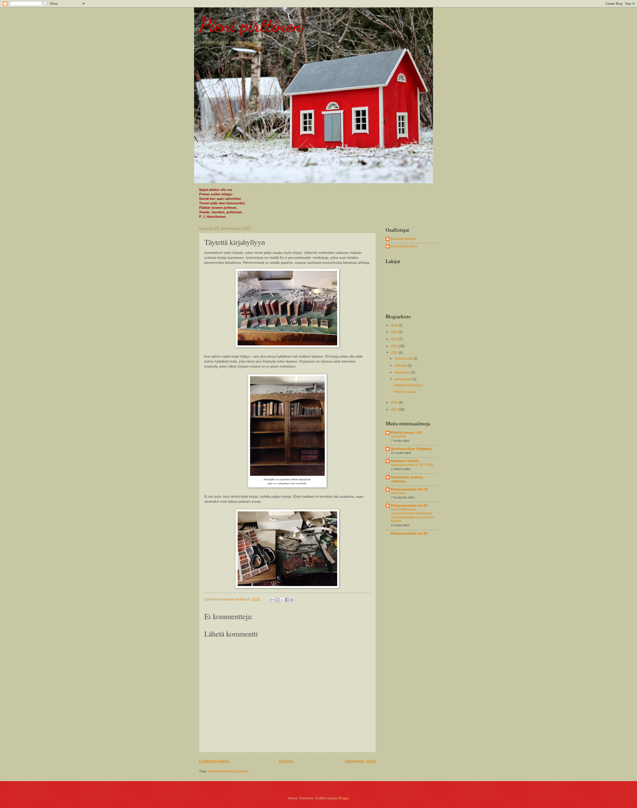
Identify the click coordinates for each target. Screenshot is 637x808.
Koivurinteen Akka (404, 246)
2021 (395, 402)
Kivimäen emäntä (403, 239)
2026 (395, 325)
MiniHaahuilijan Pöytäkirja (411, 449)
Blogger (343, 798)
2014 (395, 409)
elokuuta (401, 365)
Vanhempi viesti (360, 761)
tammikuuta (404, 379)
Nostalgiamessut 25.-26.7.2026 (412, 465)
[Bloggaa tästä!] (277, 599)
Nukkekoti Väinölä (405, 461)
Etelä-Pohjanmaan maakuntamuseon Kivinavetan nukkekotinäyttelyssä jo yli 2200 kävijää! (412, 515)
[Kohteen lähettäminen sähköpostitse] (272, 599)
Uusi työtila (398, 436)
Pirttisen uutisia (405, 392)
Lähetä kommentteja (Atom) (228, 771)
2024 (395, 339)
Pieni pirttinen (250, 25)
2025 (395, 332)
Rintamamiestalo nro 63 (409, 505)
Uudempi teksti (214, 761)
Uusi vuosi (398, 493)
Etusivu (286, 761)
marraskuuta (404, 358)
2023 (395, 346)
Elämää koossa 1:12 (406, 432)
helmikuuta (403, 372)
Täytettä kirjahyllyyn (408, 385)
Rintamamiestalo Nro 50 (409, 489)
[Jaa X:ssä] (282, 599)
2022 (395, 353)
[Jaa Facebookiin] (286, 599)
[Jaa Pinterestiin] (291, 599)
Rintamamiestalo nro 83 (409, 533)
